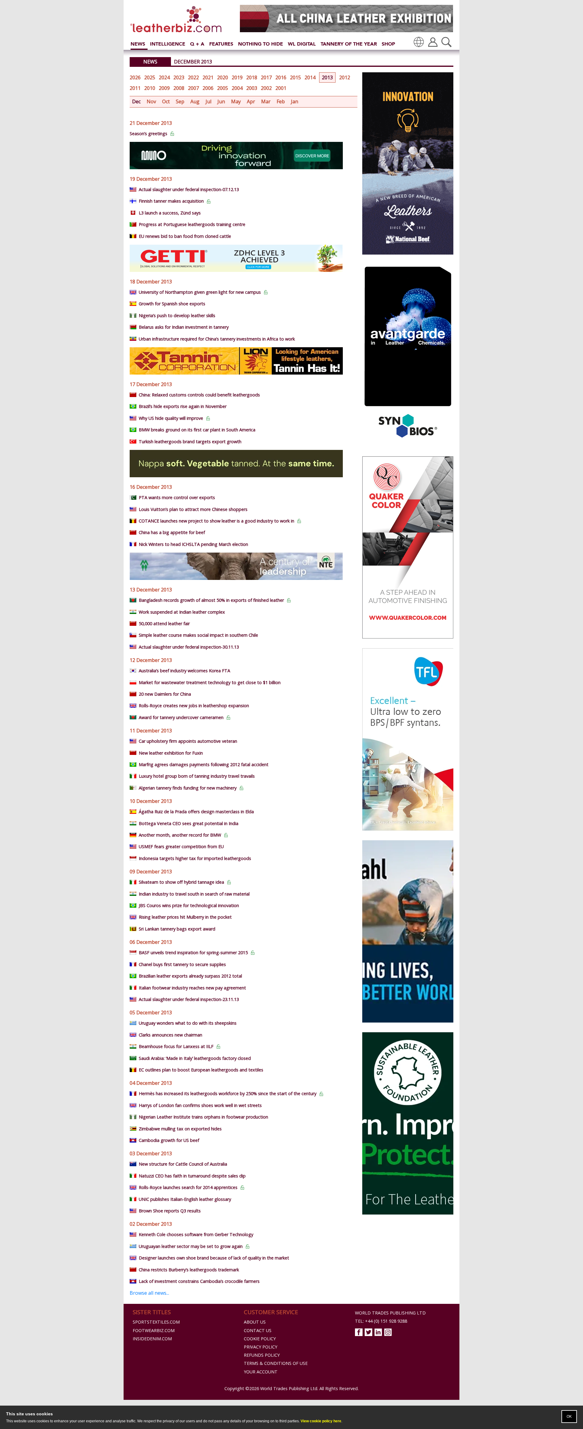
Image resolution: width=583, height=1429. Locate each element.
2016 (280, 77)
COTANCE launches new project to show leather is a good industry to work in (216, 521)
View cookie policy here (321, 1421)
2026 (135, 77)
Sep (180, 101)
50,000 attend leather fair (164, 623)
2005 (222, 88)
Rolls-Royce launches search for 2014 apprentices (188, 1187)
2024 (164, 77)
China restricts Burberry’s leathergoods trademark (189, 1270)
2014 (310, 77)
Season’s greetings (148, 133)
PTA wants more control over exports (177, 497)
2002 (266, 88)
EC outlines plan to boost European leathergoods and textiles (201, 1070)
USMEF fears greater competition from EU (181, 846)
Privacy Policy (260, 1347)
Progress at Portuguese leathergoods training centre (192, 224)
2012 (344, 77)
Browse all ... (149, 1293)
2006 (208, 88)
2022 (193, 77)
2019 (237, 77)
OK (569, 1416)
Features (221, 44)
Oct (166, 101)
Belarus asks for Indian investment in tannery (184, 327)
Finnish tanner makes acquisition (171, 201)
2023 (178, 77)
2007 (193, 88)
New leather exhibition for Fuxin (171, 753)
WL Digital (302, 44)
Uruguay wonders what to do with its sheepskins (188, 1023)
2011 (135, 88)
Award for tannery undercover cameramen (181, 717)
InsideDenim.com (152, 1339)
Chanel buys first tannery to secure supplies (182, 964)
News (138, 44)
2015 (295, 77)
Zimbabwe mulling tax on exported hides (180, 1129)
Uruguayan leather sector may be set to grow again (191, 1246)
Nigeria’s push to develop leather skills (177, 315)
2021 (208, 77)
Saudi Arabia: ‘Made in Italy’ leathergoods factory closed (195, 1058)
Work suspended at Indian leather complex (182, 612)
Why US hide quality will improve (171, 418)
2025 (149, 77)
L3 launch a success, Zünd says (170, 213)
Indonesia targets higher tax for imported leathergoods (195, 858)
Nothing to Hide (260, 44)
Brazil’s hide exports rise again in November (183, 406)
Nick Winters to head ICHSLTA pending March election (193, 544)
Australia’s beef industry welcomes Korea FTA (184, 670)
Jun (221, 101)
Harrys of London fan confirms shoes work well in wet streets (200, 1105)
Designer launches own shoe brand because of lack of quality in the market (214, 1258)
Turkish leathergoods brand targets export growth (190, 441)
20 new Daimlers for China (165, 694)
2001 (280, 88)
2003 (251, 88)
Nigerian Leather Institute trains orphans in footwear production (203, 1117)
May (236, 101)
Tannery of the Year (349, 44)
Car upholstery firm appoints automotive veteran (188, 741)
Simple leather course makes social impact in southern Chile (198, 635)
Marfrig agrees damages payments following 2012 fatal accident (203, 764)
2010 (149, 88)
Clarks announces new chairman (170, 1035)
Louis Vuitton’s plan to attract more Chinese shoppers (193, 509)
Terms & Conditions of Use (276, 1363)
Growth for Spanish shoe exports (172, 304)
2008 (178, 88)
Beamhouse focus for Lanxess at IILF (176, 1046)
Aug (194, 101)
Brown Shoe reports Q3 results (170, 1211)
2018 (251, 77)
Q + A (197, 44)
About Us (255, 1322)
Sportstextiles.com (156, 1322)
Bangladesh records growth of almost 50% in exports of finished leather (211, 600)
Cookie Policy (260, 1339)
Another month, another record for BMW (180, 835)
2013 (327, 77)
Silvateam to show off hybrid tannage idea (181, 882)
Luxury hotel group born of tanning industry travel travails (197, 776)
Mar (266, 101)
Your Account (261, 1372)
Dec (136, 101)
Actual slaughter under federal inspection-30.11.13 (189, 647)
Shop (388, 44)
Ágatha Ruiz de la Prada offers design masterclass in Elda (196, 811)
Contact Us (257, 1330)
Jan (294, 101)
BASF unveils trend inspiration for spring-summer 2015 (193, 952)
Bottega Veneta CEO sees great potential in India (188, 823)
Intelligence (167, 44)
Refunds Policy (262, 1355)
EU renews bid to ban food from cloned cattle (185, 236)
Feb (281, 101)
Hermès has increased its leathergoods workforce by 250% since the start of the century (227, 1093)
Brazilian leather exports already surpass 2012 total (190, 976)
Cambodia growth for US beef (169, 1140)
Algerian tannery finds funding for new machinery (188, 788)
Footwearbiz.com (154, 1330)
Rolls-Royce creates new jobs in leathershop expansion (194, 705)
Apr (251, 101)
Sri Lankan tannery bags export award (177, 929)
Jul (208, 101)
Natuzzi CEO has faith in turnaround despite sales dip (192, 1176)
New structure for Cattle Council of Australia (183, 1164)
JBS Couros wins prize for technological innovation (189, 905)
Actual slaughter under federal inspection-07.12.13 (189, 189)
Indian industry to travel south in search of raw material (194, 894)
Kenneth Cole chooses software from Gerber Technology (196, 1234)
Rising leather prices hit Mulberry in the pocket (185, 917)
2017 (266, 77)
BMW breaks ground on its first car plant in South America (197, 430)
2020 (222, 77)
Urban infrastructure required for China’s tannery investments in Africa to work (217, 339)
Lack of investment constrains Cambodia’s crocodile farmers (199, 1281)
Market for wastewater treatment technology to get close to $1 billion (210, 682)
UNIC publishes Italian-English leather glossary (185, 1199)
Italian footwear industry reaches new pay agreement (192, 988)
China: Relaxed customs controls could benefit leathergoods (199, 395)
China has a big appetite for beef (172, 532)
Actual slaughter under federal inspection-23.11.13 (189, 999)
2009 (164, 88)
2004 (237, 88)
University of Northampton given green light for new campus (200, 292)
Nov (151, 101)
